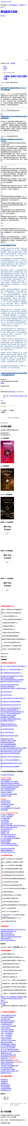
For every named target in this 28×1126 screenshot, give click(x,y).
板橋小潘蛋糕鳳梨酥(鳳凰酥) (8, 788)
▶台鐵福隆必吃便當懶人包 (8, 720)
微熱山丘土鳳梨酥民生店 (7, 790)
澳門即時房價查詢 (5, 1086)
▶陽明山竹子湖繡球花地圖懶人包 (10, 710)
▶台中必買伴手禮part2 (7, 695)
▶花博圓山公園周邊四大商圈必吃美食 (11, 719)
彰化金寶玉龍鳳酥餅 (6, 840)
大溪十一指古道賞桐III (6, 1033)
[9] (1, 201)
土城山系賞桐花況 (5, 1028)
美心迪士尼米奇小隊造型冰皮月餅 (10, 845)
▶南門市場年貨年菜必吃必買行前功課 (11, 751)
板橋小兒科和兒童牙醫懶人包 (8, 940)
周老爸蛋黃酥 (4, 810)
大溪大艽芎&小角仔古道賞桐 (8, 1040)
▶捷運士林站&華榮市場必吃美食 (9, 735)
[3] (1, 114)
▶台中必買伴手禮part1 (7, 691)
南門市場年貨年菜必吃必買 (8, 852)
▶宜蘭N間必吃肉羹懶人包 (8, 742)
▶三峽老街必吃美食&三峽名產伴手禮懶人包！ (13, 698)
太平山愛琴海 (4, 1002)
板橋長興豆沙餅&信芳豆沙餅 (8, 834)
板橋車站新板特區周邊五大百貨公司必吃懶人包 (13, 929)
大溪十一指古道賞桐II (6, 1035)
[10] (2, 208)
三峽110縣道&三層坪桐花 (7, 1031)
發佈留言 (3, 412)
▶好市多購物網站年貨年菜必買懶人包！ (11, 672)
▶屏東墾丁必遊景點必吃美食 (8, 715)
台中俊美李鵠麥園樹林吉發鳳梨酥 (10, 787)
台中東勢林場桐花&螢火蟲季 (8, 1015)
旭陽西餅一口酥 (5, 832)
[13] (2, 225)
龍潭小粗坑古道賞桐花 (7, 1042)
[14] (2, 233)
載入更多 (3, 403)
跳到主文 (3, 15)
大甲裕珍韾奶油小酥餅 (7, 823)
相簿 (5, 66)
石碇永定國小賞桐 (5, 1019)
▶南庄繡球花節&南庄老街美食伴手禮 (11, 705)
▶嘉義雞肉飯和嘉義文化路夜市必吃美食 (11, 763)
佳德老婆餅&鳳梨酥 (6, 779)
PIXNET (7, 1103)
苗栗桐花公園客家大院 (7, 1064)
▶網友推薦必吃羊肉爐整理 (8, 717)
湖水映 (2, 1000)
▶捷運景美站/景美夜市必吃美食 (9, 725)
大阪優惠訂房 (4, 1081)
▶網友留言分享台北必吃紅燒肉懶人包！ (11, 756)
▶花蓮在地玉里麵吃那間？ (8, 686)
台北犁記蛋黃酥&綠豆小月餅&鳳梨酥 (10, 808)
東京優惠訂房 (4, 1079)
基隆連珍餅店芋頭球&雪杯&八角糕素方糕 (12, 785)
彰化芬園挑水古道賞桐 (7, 1067)
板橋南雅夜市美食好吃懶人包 (8, 931)
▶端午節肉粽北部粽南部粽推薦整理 (10, 753)
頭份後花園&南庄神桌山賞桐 (8, 1055)
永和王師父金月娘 (5, 802)
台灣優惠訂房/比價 (5, 1090)
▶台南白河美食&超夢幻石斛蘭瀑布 (10, 766)
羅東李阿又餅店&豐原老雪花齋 (9, 827)
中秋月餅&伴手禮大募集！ (8, 775)
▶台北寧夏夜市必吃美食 (7, 729)
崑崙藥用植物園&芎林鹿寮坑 (8, 1044)
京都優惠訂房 (4, 1083)
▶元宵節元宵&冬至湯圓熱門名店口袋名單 (12, 676)
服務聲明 (16, 1105)
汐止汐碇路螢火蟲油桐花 (7, 1017)
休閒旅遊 (12, 63)
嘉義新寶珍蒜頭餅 (5, 841)
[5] (1, 177)
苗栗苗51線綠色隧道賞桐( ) (12, 1062)
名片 (5, 70)
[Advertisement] (13, 28)
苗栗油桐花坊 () (8, 1058)
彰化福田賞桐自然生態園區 (8, 1069)
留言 (13, 391)
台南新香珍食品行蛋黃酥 (7, 804)
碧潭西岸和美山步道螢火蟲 (8, 1020)
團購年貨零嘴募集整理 (7, 850)
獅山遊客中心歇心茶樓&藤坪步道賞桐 (11, 1051)
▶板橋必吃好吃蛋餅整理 (7, 678)
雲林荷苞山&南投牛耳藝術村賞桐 (9, 1071)
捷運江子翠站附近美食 (7, 933)
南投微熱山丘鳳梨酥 (6, 792)
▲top (2, 400)
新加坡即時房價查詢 (6, 1088)
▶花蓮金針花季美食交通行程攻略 (10, 684)
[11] (2, 215)
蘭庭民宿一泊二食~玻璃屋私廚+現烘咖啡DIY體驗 (14, 996)
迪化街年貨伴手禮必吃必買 (8, 848)
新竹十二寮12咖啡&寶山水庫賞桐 (9, 1049)
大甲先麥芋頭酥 (5, 822)
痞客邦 (10, 391)
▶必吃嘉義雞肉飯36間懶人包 (8, 746)
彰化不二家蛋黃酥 (5, 806)
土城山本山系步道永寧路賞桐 (8, 1026)
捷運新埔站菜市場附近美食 (8, 935)
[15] (2, 235)
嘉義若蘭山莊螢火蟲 (6, 1073)
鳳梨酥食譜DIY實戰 (6, 796)
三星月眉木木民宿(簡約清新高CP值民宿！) (12, 998)
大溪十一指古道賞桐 (6, 1037)
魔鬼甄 (2, 383)
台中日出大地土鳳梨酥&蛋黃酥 (9, 794)
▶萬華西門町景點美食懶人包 (8, 724)
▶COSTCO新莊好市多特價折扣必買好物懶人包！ (14, 666)
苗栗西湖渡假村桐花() (9, 1056)
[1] (1, 85)
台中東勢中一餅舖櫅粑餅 (7, 814)
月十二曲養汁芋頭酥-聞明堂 (8, 836)
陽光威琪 (3, 1004)
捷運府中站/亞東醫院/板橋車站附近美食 (11, 936)
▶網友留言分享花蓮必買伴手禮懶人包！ (11, 681)
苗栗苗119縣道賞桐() (10, 1060)
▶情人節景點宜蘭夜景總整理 (8, 744)
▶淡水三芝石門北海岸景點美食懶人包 (11, 713)
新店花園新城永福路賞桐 (7, 1022)
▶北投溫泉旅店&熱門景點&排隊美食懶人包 (12, 711)
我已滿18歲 (3, 1123)
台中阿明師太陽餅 (5, 818)
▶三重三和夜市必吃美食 (7, 732)
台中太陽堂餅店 (5, 820)
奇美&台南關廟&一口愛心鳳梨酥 (9, 781)
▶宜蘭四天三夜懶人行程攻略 (8, 740)
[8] (1, 194)
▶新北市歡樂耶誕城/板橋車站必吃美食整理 (12, 679)
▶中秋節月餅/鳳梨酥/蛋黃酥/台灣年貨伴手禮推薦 (14, 748)
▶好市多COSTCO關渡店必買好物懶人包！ (12, 669)
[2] (1, 113)
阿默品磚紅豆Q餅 (5, 831)
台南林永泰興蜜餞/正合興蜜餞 (8, 843)
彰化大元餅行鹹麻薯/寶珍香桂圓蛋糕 (10, 838)
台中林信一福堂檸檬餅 (7, 816)
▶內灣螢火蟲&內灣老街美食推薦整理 (11, 701)
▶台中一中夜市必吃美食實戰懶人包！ (11, 760)
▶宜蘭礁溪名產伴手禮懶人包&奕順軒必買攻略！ (14, 688)
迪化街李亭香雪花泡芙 (7, 829)
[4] (1, 137)
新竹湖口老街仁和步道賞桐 (8, 1047)
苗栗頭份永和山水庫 (6, 1053)
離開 (9, 1123)
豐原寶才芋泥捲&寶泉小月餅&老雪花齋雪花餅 (13, 825)
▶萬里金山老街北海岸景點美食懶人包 (11, 708)
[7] (1, 192)
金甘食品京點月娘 (5, 801)
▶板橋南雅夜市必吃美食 (7, 739)
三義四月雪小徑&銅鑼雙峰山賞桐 (9, 1065)
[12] (2, 223)
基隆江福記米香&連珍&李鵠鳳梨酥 (10, 783)
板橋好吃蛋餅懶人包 (6, 938)
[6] (1, 184)
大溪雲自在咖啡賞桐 (6, 1038)
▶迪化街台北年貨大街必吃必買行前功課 (11, 749)
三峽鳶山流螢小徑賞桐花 (7, 1029)
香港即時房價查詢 (5, 1085)
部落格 (5, 68)
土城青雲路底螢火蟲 (6, 1024)
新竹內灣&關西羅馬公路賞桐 (8, 1046)
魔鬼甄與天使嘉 (9, 11)
